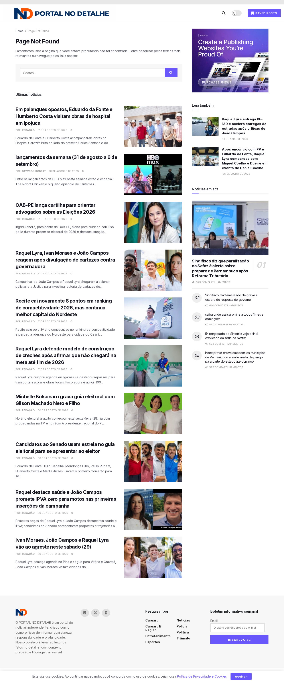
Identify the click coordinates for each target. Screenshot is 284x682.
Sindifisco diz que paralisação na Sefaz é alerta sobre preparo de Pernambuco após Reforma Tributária (220, 268)
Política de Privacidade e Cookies (202, 676)
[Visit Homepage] (60, 13)
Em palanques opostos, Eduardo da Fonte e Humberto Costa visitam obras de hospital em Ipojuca (64, 116)
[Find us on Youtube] (116, 612)
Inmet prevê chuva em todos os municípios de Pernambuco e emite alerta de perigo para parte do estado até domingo (235, 357)
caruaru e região (153, 628)
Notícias (183, 620)
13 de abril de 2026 (235, 139)
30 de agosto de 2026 (52, 410)
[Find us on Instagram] (106, 613)
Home (20, 31)
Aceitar (241, 676)
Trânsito (183, 638)
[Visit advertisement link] (230, 60)
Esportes (152, 642)
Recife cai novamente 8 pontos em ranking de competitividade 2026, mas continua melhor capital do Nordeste (64, 307)
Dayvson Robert (34, 171)
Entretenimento (158, 636)
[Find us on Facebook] (85, 613)
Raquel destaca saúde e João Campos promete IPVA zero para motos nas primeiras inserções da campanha (66, 499)
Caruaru (151, 620)
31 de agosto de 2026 (52, 130)
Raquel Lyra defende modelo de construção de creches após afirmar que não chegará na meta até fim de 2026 (66, 355)
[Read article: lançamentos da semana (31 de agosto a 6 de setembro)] (153, 174)
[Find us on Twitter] (95, 613)
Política (183, 632)
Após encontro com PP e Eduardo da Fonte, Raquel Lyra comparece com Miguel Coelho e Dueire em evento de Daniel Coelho (245, 158)
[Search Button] (223, 13)
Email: (214, 621)
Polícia (182, 626)
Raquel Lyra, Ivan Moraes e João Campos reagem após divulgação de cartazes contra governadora (65, 260)
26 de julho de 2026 (236, 173)
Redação (28, 130)
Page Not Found (38, 31)
